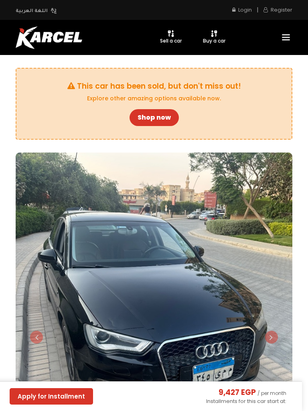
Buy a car (214, 40)
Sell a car (171, 40)
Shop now (154, 117)
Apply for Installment (51, 396)
